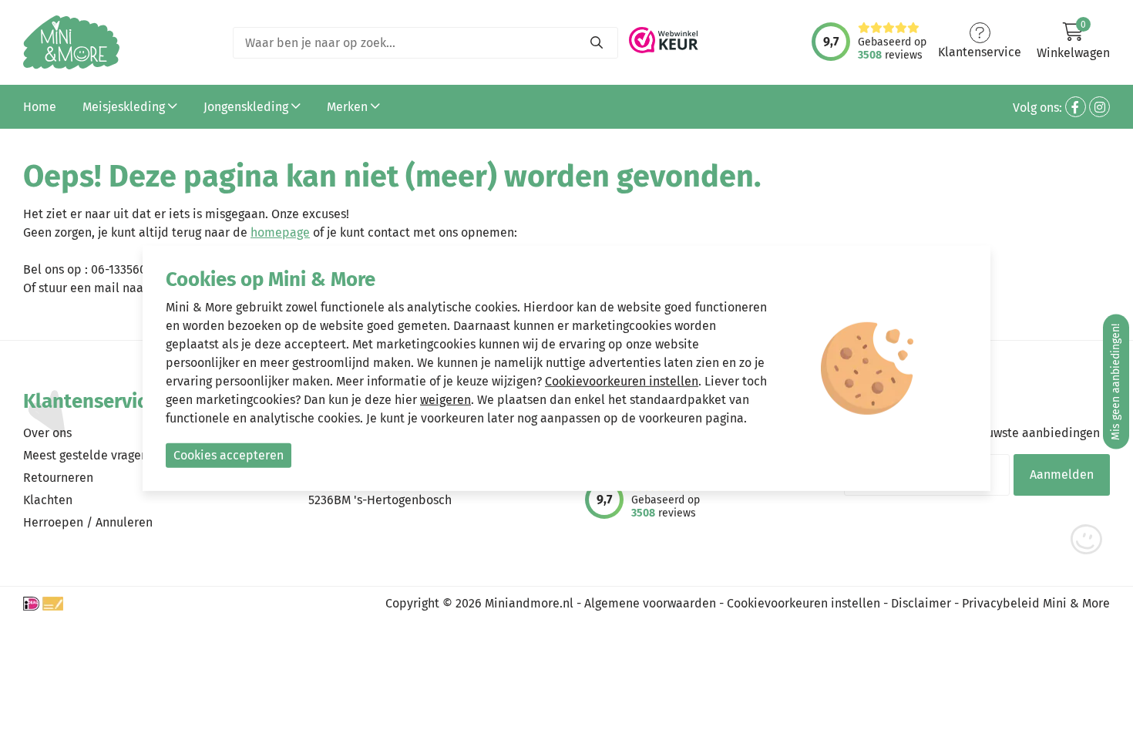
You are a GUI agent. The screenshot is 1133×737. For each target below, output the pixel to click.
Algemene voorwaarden (650, 603)
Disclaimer (921, 603)
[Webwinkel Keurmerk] (663, 36)
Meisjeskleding (125, 106)
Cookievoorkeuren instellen (803, 603)
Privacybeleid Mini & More (1036, 603)
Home (39, 106)
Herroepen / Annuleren (88, 522)
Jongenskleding (247, 106)
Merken (349, 106)
